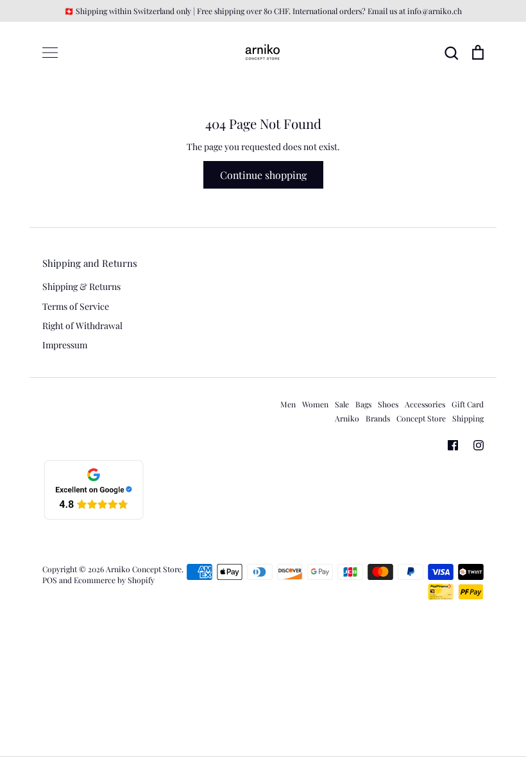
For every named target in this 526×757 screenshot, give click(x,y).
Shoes (388, 404)
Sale (342, 404)
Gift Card (468, 404)
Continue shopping (263, 175)
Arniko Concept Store (144, 569)
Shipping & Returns (81, 286)
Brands (378, 418)
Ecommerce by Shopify (114, 580)
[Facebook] (453, 445)
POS (49, 580)
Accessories (425, 404)
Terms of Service (75, 306)
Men (288, 404)
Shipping (468, 418)
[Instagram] (478, 445)
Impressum (64, 345)
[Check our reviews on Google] (93, 517)
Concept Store (421, 418)
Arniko (347, 418)
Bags (363, 404)
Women (315, 404)
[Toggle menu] (50, 52)
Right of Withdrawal (82, 325)
